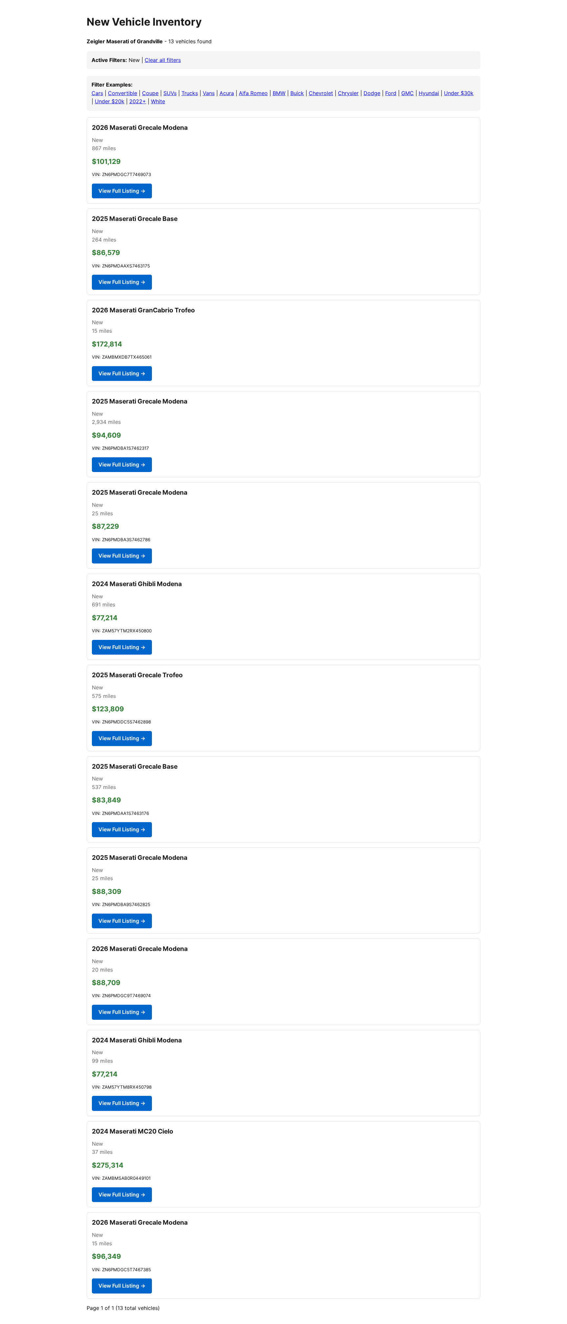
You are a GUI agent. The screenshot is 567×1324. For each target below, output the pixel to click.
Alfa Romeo (253, 93)
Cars (97, 93)
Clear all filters (163, 60)
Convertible (122, 93)
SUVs (170, 93)
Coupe (150, 93)
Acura (227, 93)
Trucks (189, 93)
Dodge (372, 93)
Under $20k (109, 101)
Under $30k (458, 93)
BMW (279, 93)
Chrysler (348, 93)
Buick (297, 93)
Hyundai (429, 93)
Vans (209, 93)
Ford (390, 93)
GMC (407, 93)
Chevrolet (321, 93)
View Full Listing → (121, 191)
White (158, 101)
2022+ (137, 101)
